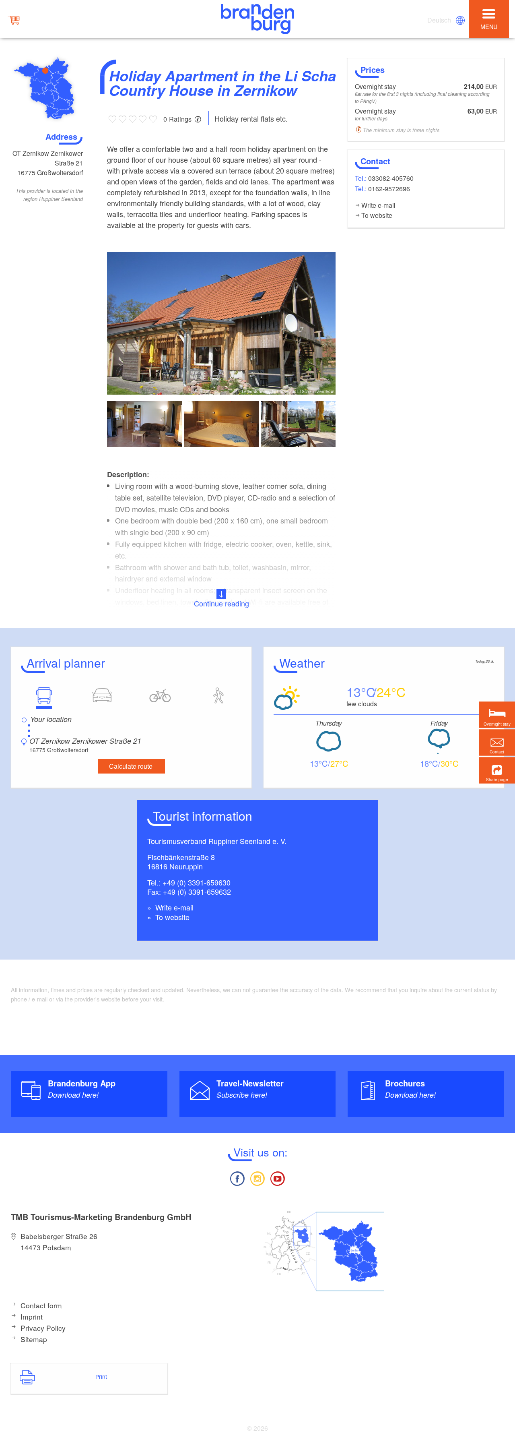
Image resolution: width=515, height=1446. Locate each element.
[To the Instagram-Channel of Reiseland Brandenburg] (257, 1177)
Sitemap (34, 1339)
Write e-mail (173, 907)
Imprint (32, 1317)
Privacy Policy (43, 1328)
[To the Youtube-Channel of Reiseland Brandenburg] (278, 1177)
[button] (497, 770)
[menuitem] (439, 20)
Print (101, 1376)
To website (171, 917)
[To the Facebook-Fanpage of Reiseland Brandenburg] (237, 1177)
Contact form (41, 1305)
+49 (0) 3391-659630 (197, 882)
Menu (488, 26)
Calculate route (130, 766)
